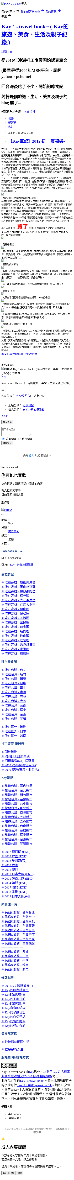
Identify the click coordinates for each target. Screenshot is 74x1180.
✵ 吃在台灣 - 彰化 (13, 687)
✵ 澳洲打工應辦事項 (15, 756)
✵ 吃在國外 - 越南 (13, 736)
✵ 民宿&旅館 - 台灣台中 (18, 917)
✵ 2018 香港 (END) (14, 892)
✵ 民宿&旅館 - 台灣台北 (18, 912)
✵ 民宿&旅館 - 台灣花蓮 (18, 943)
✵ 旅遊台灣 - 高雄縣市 (16, 830)
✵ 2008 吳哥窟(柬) (13, 860)
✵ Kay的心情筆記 (13, 1017)
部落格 (12, 122)
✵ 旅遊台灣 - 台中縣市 (16, 803)
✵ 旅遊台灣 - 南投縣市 (16, 812)
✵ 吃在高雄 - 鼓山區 (15, 636)
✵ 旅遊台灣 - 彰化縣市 (16, 808)
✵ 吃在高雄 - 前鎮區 (15, 653)
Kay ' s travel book (32, 1080)
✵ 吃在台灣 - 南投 (13, 692)
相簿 (11, 118)
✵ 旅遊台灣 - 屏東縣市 (16, 835)
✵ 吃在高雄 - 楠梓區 (15, 596)
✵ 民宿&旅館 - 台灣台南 (18, 930)
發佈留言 (7, 443)
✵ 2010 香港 (9, 865)
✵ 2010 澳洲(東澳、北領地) (20, 769)
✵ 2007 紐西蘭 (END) (15, 852)
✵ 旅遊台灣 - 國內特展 (16, 786)
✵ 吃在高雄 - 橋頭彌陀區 (18, 591)
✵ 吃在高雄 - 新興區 (15, 631)
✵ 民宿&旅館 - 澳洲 (15, 951)
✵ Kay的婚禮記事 (13, 1003)
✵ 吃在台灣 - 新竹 (13, 674)
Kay (3, 376)
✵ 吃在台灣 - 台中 (13, 683)
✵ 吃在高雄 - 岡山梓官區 (18, 587)
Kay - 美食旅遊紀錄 (21, 564)
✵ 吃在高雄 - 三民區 (15, 622)
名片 (11, 126)
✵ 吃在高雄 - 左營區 (15, 640)
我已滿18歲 (8, 1173)
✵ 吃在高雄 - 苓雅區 (15, 618)
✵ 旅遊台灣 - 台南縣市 (16, 826)
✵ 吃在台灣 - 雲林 (13, 696)
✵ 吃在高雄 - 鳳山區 (15, 609)
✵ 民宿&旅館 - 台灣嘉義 (18, 926)
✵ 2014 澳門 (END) (14, 883)
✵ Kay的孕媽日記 (13, 1012)
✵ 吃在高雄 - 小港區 (15, 649)
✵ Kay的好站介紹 (13, 1025)
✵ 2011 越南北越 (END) (17, 878)
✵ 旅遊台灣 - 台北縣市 (16, 790)
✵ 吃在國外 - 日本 (13, 731)
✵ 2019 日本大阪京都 (15, 896)
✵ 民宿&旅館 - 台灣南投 (18, 921)
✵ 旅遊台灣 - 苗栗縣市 (16, 799)
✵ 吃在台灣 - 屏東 (13, 710)
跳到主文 (6, 51)
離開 (20, 1173)
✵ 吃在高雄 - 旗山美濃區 (18, 582)
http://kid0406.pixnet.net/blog (35, 1085)
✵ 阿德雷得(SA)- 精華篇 (17, 761)
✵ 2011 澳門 (9, 869)
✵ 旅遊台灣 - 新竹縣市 (16, 795)
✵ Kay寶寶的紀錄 (13, 1008)
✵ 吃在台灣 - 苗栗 (13, 679)
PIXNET (16, 1128)
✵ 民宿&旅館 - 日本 (15, 956)
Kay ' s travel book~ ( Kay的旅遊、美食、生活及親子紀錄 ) (35, 34)
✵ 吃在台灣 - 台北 (13, 670)
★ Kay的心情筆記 (34, 409)
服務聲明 (37, 1132)
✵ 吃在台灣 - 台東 (13, 714)
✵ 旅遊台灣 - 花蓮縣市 (16, 844)
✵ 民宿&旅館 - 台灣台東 (18, 939)
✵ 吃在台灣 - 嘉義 (13, 701)
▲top (4, 415)
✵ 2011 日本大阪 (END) (17, 874)
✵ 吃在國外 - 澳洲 (13, 727)
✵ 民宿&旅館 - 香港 (15, 960)
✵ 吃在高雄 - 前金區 (15, 627)
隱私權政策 (61, 1128)
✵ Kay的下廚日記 (13, 999)
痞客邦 (20, 395)
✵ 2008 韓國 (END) (14, 856)
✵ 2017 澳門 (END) (14, 887)
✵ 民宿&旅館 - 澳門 (15, 969)
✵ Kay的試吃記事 (13, 994)
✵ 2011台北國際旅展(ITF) (18, 985)
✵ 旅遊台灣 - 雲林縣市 (16, 817)
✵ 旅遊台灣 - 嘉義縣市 (16, 821)
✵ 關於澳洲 (9, 752)
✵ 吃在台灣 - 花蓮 (13, 719)
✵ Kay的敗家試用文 (15, 990)
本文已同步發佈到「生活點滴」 (20, 354)
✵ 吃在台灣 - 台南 (13, 705)
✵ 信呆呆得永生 (12, 1049)
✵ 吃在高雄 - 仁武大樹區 (18, 604)
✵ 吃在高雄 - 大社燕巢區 (18, 600)
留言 (27, 395)
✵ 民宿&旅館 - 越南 (15, 965)
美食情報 (29, 111)
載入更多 (7, 422)
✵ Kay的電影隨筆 (13, 1021)
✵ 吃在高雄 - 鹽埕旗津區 (18, 644)
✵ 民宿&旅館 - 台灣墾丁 (18, 934)
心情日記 (28, 405)
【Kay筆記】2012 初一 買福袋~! (37, 141)
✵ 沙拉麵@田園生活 (15, 1042)
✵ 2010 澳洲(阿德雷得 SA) (19, 765)
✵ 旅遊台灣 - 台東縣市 (16, 839)
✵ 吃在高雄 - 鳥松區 (15, 613)
